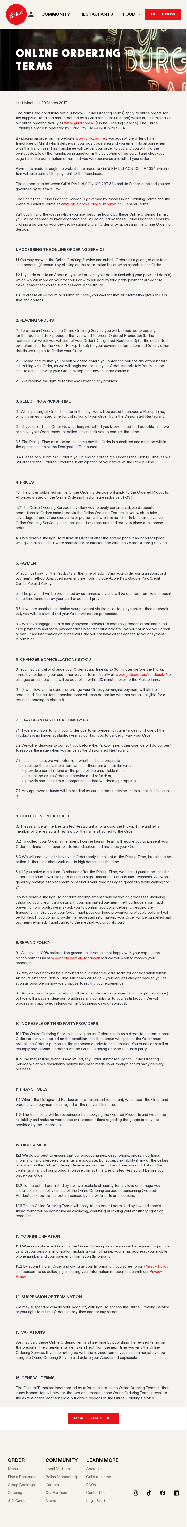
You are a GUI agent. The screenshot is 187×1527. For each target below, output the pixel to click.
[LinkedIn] (176, 1493)
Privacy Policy (156, 1267)
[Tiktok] (149, 1493)
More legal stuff (93, 1418)
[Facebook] (163, 1493)
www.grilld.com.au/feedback (139, 675)
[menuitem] (16, 14)
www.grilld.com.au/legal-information (91, 204)
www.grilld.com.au (79, 123)
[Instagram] (135, 1493)
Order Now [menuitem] (163, 14)
